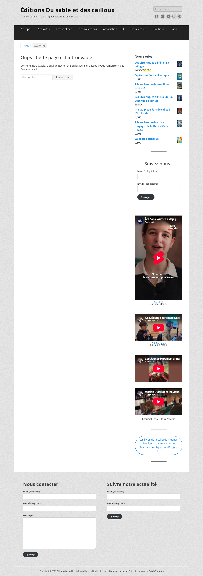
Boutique (159, 29)
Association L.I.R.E (113, 29)
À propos (26, 29)
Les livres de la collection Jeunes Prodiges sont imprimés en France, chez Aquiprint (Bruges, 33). (159, 445)
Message (28, 515)
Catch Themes (156, 571)
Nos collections (88, 29)
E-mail (32, 503)
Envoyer (146, 197)
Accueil (26, 45)
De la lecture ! (139, 29)
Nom (147, 171)
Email (147, 183)
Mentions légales (118, 571)
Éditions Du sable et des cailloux (68, 10)
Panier (175, 29)
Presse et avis (64, 29)
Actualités (44, 29)
